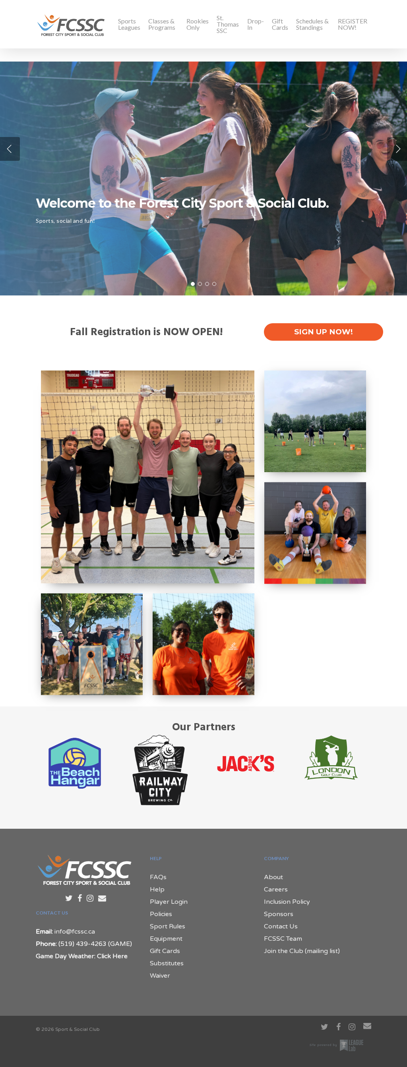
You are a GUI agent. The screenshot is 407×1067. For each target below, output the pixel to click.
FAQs (158, 877)
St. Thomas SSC (228, 24)
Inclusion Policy (287, 902)
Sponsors (278, 914)
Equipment (166, 939)
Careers (276, 889)
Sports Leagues (129, 24)
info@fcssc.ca (74, 932)
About (273, 877)
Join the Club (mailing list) (302, 951)
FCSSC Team (283, 939)
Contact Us (281, 926)
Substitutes (167, 963)
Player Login (169, 902)
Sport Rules (167, 926)
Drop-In (255, 24)
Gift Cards (280, 24)
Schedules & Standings (312, 24)
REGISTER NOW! (352, 24)
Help (157, 889)
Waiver (160, 976)
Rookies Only (197, 24)
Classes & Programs (161, 24)
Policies (161, 914)
